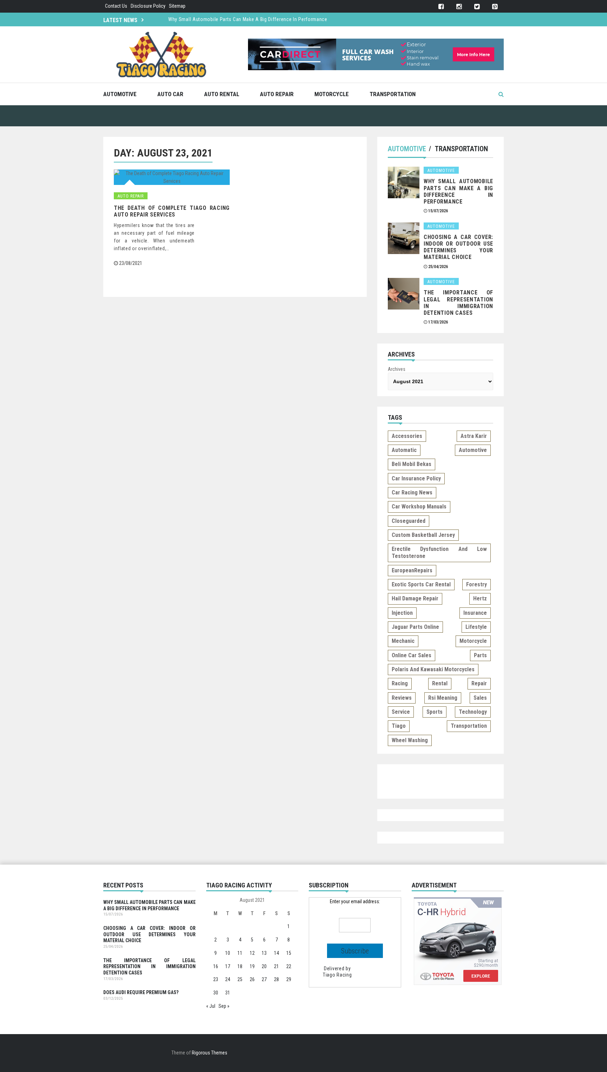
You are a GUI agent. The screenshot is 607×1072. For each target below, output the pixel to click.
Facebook (441, 7)
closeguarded (408, 521)
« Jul (210, 1006)
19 (252, 966)
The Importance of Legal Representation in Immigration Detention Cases (458, 302)
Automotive (120, 94)
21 (276, 966)
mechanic (403, 641)
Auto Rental (221, 94)
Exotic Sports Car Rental (421, 584)
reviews (402, 697)
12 (252, 953)
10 (227, 953)
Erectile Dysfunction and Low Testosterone (439, 552)
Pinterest (494, 7)
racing (400, 683)
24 (227, 979)
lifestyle (476, 627)
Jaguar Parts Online (415, 627)
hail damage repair (415, 598)
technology (473, 711)
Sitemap (177, 6)
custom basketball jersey (423, 535)
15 (288, 953)
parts (480, 655)
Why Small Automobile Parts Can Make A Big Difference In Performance (247, 19)
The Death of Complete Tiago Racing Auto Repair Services (172, 211)
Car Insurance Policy (416, 478)
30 (215, 993)
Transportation (393, 94)
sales (480, 697)
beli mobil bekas (411, 464)
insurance (475, 613)
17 (227, 966)
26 (252, 979)
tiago (399, 726)
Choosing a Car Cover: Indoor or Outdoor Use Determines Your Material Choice (458, 247)
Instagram (459, 7)
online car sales (411, 655)
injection (402, 613)
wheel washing (410, 740)
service (401, 711)
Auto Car (170, 94)
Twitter (476, 7)
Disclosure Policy (148, 6)
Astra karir (474, 436)
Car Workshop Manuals (419, 506)
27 (264, 979)
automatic (404, 450)
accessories (407, 436)
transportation (469, 726)
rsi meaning (442, 697)
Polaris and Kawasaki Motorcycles (433, 669)
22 (288, 966)
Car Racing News (412, 492)
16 (215, 966)
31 (227, 993)
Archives (396, 369)
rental (440, 683)
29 (288, 979)
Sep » (223, 1006)
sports (434, 711)
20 (264, 966)
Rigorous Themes (209, 1053)
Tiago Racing (337, 975)
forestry (476, 584)
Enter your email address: (355, 901)
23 (215, 979)
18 (239, 966)
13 (264, 953)
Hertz (480, 598)
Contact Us (116, 6)
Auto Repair (277, 94)
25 (239, 979)
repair (479, 683)
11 (239, 953)
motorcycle (473, 641)
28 (276, 979)
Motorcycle (331, 94)
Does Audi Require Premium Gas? (140, 992)
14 (276, 953)
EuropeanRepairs (412, 570)
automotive (473, 450)
